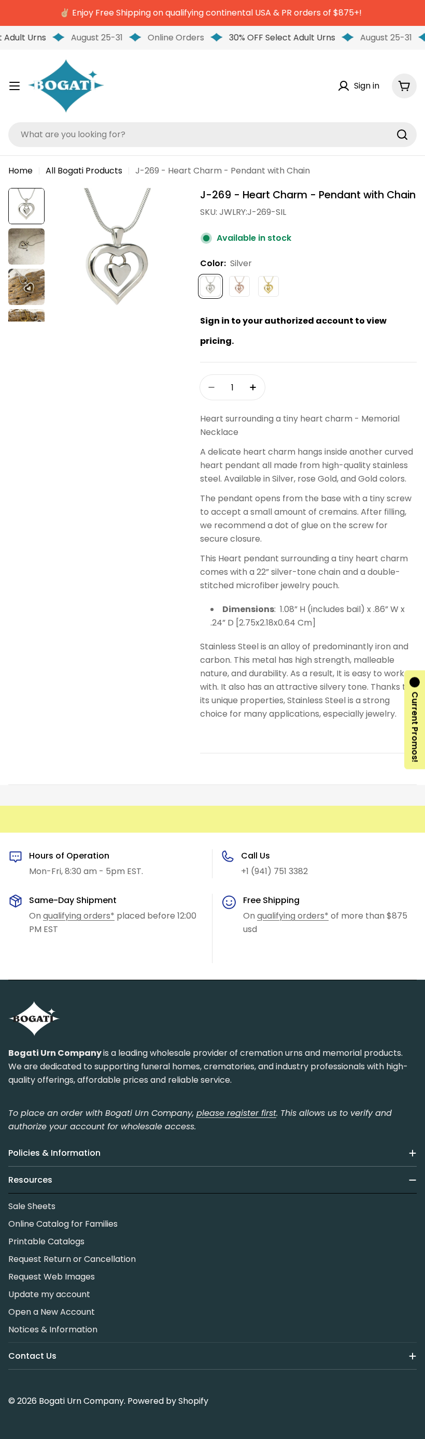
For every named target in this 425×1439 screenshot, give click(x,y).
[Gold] (268, 286)
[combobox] (212, 134)
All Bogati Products (84, 171)
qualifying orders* (79, 916)
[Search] (402, 134)
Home (20, 171)
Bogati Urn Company (81, 1401)
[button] (414, 719)
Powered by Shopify (168, 1401)
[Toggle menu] (14, 86)
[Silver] (210, 286)
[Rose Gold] (239, 286)
